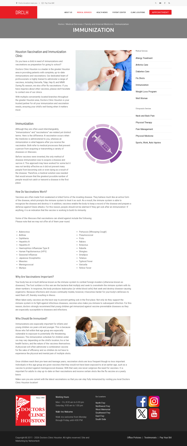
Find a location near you (27, 3)
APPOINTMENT (160, 12)
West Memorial (103, 409)
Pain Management (144, 129)
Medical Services (84, 12)
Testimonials (150, 437)
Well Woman (142, 98)
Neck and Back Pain (145, 116)
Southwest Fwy (103, 412)
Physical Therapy (144, 122)
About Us (68, 12)
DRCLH (21, 12)
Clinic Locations (138, 12)
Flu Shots (140, 78)
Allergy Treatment (144, 58)
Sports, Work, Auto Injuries (148, 142)
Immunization (142, 85)
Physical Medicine (144, 136)
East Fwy (100, 416)
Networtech (34, 441)
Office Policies (134, 437)
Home (61, 24)
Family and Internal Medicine (99, 24)
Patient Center (119, 12)
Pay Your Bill (49, 3)
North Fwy (100, 403)
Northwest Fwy (103, 406)
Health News (102, 12)
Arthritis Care (142, 65)
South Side (101, 419)
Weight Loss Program (146, 91)
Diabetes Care (142, 71)
